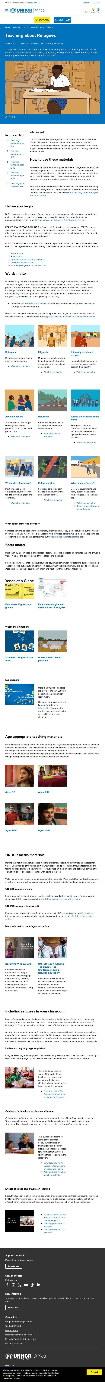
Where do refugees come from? (85, 418)
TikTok (32, 1285)
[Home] (19, 11)
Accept (94, 1372)
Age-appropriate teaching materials (27, 259)
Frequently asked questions (18, 1321)
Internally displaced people (82, 353)
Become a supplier (14, 1343)
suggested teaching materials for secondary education (69, 316)
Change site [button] (32, 2)
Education (49, 27)
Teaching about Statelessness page (67, 536)
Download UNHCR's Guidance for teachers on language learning (54, 1094)
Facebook (7, 1285)
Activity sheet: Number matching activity (54, 1173)
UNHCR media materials (22, 262)
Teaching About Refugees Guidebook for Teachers (62, 220)
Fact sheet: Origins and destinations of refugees (51, 606)
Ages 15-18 (44, 830)
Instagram (13, 1285)
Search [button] (87, 12)
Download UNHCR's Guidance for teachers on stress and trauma (54, 1165)
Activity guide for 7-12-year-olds (54, 1231)
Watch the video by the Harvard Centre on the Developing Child (55, 1217)
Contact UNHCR (13, 1326)
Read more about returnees (52, 435)
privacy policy (8, 1376)
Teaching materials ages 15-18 (17, 175)
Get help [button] (64, 19)
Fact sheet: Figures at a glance (18, 606)
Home (7, 27)
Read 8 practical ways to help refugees (88, 507)
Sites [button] (98, 12)
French (97, 2)
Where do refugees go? (18, 483)
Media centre (11, 1330)
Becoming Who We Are (18, 964)
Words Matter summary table (38, 303)
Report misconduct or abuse (18, 1334)
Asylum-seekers (14, 416)
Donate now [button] (14, 1266)
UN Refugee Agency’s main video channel (61, 899)
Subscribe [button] (13, 1307)
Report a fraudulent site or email (20, 1339)
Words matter (17, 253)
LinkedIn (38, 1285)
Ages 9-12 (43, 792)
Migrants (43, 352)
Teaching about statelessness (18, 185)
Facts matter (17, 256)
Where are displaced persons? (49, 659)
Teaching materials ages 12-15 (17, 164)
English (86, 2)
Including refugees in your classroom (28, 265)
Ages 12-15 (11, 830)
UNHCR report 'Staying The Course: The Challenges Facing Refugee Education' (51, 968)
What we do (18, 27)
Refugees (10, 352)
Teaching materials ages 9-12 (17, 154)
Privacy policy (10, 1365)
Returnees (43, 416)
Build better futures (34, 27)
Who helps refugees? (82, 483)
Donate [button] (93, 11)
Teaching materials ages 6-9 (17, 143)
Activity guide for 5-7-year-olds (54, 1225)
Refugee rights (46, 483)
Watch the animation (20, 366)
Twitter (19, 1285)
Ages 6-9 (10, 792)
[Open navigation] (6, 10)
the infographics (48, 706)
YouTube (26, 1285)
